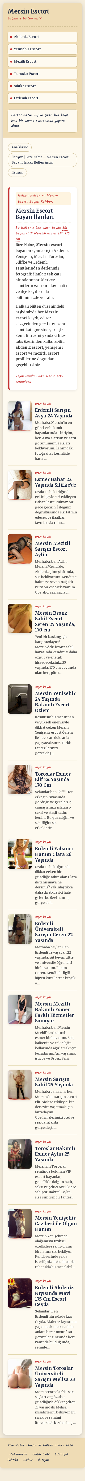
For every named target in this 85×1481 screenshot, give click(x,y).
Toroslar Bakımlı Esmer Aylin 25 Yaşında (55, 1154)
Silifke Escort (25, 86)
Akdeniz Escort (26, 37)
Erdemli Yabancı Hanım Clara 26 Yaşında (54, 854)
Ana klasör (20, 147)
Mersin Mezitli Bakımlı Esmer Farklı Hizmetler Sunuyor (54, 1012)
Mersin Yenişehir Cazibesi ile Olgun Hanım (56, 1223)
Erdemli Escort (26, 98)
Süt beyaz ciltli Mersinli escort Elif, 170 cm (43, 233)
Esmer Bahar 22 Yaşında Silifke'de (55, 482)
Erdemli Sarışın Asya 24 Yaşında (53, 413)
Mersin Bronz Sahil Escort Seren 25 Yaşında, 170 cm (55, 621)
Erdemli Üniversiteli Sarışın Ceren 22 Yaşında (54, 932)
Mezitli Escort (25, 61)
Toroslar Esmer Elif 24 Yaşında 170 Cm (53, 779)
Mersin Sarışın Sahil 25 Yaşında (54, 1082)
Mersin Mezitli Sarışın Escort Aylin (52, 549)
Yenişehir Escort (27, 49)
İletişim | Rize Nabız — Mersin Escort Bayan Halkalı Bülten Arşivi (40, 160)
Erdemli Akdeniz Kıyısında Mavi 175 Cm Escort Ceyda (54, 1296)
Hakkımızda (18, 1454)
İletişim (17, 172)
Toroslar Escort (27, 74)
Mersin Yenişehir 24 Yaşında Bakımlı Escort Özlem (55, 701)
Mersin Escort (28, 11)
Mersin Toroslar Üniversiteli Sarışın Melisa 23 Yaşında (55, 1376)
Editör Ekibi (41, 1454)
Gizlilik (28, 1460)
